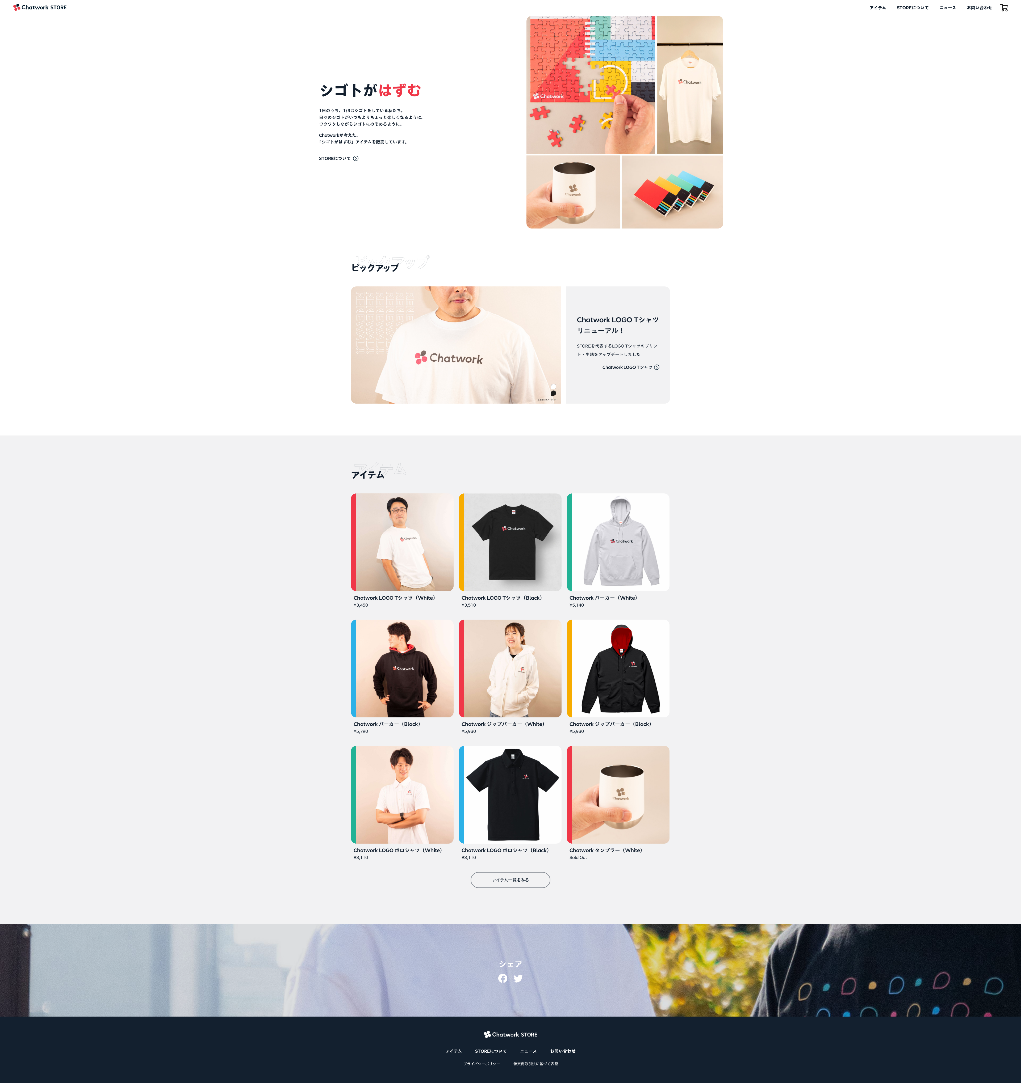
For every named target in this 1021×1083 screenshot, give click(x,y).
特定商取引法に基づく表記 (535, 1064)
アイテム (877, 8)
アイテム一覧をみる (510, 880)
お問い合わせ (979, 8)
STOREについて (913, 8)
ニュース (947, 8)
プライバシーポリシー (481, 1064)
